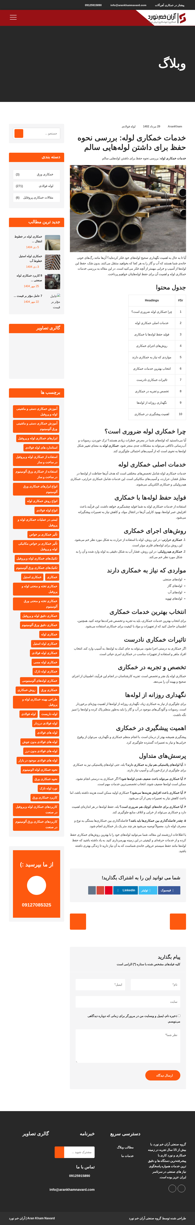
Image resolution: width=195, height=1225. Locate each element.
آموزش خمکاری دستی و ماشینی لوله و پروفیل (36, 411)
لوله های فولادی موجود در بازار (37, 760)
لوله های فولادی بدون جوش (39, 742)
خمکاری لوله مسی (45, 662)
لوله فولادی (129, 126)
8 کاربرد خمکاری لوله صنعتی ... (29, 278)
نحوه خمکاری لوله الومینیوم (40, 769)
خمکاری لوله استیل (45, 643)
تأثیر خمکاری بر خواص (43, 534)
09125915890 (93, 5)
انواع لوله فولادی (46, 510)
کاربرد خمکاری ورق (44, 797)
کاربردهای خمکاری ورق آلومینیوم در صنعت (36, 824)
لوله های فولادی (47, 732)
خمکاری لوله (111, 445)
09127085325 (36, 904)
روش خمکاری (26, 690)
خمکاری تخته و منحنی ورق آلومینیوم (40, 603)
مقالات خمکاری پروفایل (38, 197)
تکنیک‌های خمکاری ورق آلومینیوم (36, 567)
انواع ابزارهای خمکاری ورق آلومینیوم (40, 489)
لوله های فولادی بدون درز (41, 751)
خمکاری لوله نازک (45, 671)
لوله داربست (49, 714)
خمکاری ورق (45, 174)
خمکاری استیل (32, 577)
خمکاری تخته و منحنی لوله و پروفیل (39, 589)
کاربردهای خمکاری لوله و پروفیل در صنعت (36, 809)
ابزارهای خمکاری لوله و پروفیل (37, 438)
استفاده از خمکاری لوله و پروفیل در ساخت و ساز (36, 459)
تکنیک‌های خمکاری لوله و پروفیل (37, 558)
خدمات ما (127, 1155)
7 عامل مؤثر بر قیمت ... (28, 295)
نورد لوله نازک (48, 788)
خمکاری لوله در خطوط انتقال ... (28, 239)
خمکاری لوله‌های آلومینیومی (39, 680)
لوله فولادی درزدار (45, 723)
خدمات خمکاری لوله (173, 158)
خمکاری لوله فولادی (44, 653)
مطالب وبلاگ (125, 1147)
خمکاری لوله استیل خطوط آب (30, 258)
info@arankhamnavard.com (128, 5)
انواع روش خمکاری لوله (42, 501)
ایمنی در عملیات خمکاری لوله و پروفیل (37, 522)
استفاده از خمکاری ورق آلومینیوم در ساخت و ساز (36, 474)
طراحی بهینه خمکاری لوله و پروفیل (39, 702)
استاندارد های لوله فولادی (41, 447)
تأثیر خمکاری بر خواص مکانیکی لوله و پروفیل (37, 546)
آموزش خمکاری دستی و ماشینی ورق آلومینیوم (36, 426)
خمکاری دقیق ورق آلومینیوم (39, 625)
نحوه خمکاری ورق (45, 779)
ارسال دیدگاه (164, 1075)
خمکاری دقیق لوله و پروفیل (39, 615)
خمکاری (52, 577)
